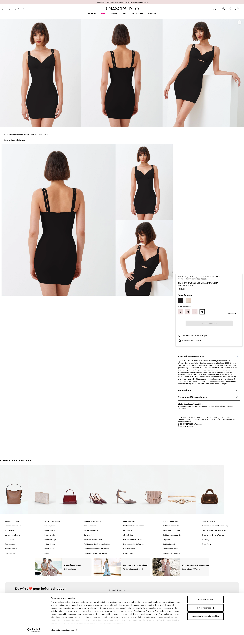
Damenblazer (49, 530)
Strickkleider (9, 530)
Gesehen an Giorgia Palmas (213, 535)
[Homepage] (122, 8)
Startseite (182, 277)
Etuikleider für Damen (13, 526)
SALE (103, 13)
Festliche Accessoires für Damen (96, 549)
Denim (46, 553)
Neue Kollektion (227, 406)
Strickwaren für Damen (92, 521)
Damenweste (49, 535)
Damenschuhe (89, 535)
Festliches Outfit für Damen (133, 526)
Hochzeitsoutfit (129, 521)
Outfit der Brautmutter (171, 526)
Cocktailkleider (129, 549)
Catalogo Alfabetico (186, 406)
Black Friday (207, 544)
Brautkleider (127, 530)
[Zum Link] (14, 489)
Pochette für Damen (91, 530)
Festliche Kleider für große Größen (97, 544)
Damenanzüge (50, 539)
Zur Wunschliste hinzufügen (194, 335)
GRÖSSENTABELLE (233, 313)
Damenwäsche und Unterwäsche (208, 406)
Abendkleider (128, 535)
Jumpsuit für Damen (13, 535)
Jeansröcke (9, 539)
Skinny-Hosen (49, 544)
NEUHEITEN (92, 13)
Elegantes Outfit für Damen (133, 544)
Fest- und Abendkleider (93, 539)
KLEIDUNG (113, 13)
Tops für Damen (11, 549)
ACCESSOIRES (137, 13)
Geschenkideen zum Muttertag (214, 530)
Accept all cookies (205, 599)
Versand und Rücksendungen (192, 397)
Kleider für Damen (12, 521)
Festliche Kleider (129, 553)
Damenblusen (10, 544)
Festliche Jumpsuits (170, 521)
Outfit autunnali (169, 544)
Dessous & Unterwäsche (208, 277)
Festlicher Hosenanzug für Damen (97, 553)
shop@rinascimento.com (222, 417)
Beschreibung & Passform (191, 356)
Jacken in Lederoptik (52, 521)
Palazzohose (49, 549)
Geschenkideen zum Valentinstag (215, 526)
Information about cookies (62, 630)
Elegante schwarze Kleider (133, 539)
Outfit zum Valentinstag (172, 553)
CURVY (124, 13)
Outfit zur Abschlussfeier (172, 535)
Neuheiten (182, 408)
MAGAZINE (152, 13)
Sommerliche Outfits (170, 549)
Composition (184, 390)
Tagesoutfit (167, 539)
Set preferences (204, 608)
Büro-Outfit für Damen (171, 530)
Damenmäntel (10, 553)
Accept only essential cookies (205, 616)
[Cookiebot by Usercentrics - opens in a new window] (34, 630)
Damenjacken (49, 526)
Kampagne (206, 539)
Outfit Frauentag (208, 521)
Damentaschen (90, 526)
